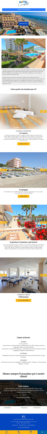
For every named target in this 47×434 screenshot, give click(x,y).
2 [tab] (17, 403)
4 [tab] (20, 403)
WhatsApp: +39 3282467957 (24, 421)
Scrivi (31, 433)
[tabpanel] (23, 392)
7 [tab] (26, 403)
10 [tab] (31, 403)
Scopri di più (23, 196)
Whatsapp (7, 433)
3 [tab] (19, 403)
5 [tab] (22, 403)
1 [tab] (15, 403)
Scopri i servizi (23, 143)
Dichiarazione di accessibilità (23, 397)
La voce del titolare (23, 300)
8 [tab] (28, 403)
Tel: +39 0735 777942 (15, 421)
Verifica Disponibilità (24, 9)
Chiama (18, 433)
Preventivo (23, 23)
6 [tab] (24, 403)
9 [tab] (30, 403)
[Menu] (42, 432)
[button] (3, 111)
